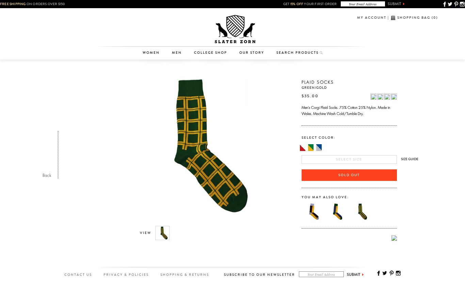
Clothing (154, 25)
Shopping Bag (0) (417, 17)
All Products (154, 15)
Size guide (409, 159)
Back (47, 174)
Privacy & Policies (126, 274)
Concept (261, 36)
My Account (371, 17)
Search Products (297, 52)
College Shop (210, 52)
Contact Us (78, 274)
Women (151, 52)
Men (177, 52)
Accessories (155, 36)
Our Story (251, 52)
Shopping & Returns (184, 274)
